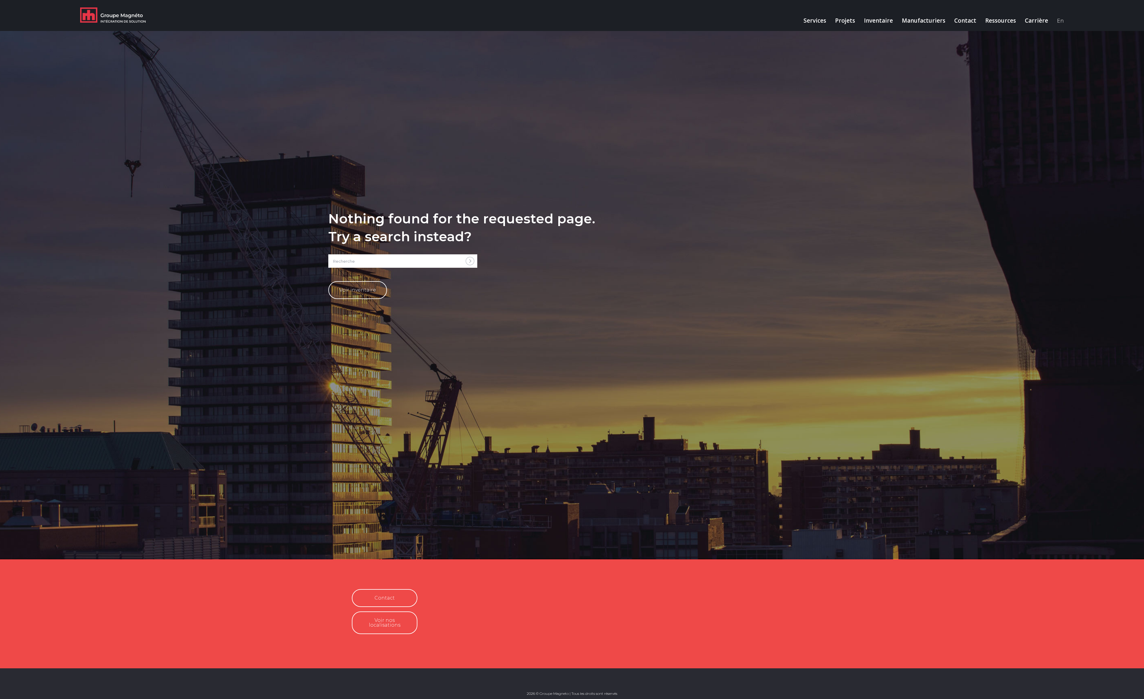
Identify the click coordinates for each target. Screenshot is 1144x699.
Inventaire (878, 20)
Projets (845, 20)
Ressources (1000, 20)
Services (814, 20)
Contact (965, 20)
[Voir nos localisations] (356, 625)
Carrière (1036, 20)
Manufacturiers (923, 20)
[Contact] (356, 600)
